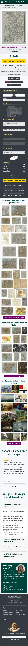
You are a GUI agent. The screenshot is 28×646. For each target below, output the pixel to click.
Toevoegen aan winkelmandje (15, 181)
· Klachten (4, 618)
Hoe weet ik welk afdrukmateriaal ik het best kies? (14, 548)
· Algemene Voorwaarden (7, 612)
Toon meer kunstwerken (14, 443)
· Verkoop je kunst (18, 610)
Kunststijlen (7, 5)
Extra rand (4, 98)
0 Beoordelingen (17, 85)
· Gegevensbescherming (7, 614)
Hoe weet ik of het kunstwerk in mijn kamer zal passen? (14, 541)
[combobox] (14, 100)
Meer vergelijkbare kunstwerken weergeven (14, 317)
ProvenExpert (10, 480)
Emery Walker (20, 5)
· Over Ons (4, 619)
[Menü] (1, 2)
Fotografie (13, 5)
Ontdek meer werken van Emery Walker (14, 376)
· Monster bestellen (19, 618)
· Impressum (4, 610)
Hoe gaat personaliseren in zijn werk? (12, 505)
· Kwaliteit (17, 612)
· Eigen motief (18, 609)
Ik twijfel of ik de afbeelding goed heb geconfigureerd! (13, 555)
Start (2, 5)
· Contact (4, 609)
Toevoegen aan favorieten (15, 82)
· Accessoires (18, 616)
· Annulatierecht (5, 616)
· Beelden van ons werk (20, 614)
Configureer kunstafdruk (15, 61)
